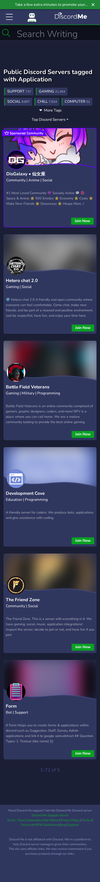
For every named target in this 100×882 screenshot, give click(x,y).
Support (73, 825)
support (19, 91)
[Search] (6, 33)
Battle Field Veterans (27, 387)
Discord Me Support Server (50, 815)
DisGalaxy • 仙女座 (25, 174)
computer (77, 101)
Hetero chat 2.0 (22, 281)
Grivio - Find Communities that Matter (32, 820)
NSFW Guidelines (45, 825)
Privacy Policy (69, 820)
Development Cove (25, 493)
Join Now (82, 220)
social (18, 101)
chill (47, 101)
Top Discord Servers (49, 119)
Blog (62, 825)
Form (11, 706)
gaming (52, 91)
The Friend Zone (23, 600)
